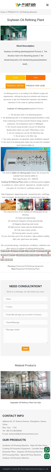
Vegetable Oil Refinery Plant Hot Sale (25, 402)
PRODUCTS (13, 12)
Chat (36, 77)
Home (3, 12)
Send (25, 349)
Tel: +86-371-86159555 (12, 431)
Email (15, 77)
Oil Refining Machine (28, 12)
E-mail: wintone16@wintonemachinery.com (20, 434)
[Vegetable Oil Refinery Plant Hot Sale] (25, 385)
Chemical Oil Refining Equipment (29, 266)
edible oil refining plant (21, 173)
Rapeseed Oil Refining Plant (27, 269)
